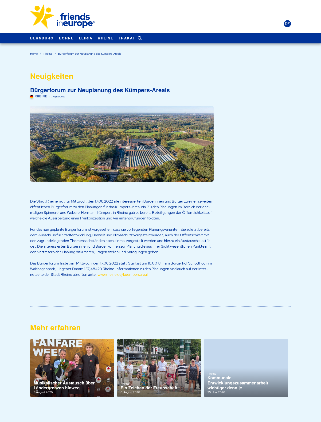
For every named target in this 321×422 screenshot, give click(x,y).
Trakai (126, 38)
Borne (66, 38)
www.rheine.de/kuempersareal (123, 274)
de (287, 23)
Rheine (105, 38)
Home (34, 54)
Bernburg (42, 38)
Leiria (86, 38)
